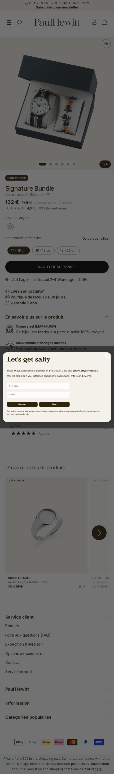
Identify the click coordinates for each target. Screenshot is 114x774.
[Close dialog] (108, 355)
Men (54, 404)
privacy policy (57, 411)
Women (22, 404)
